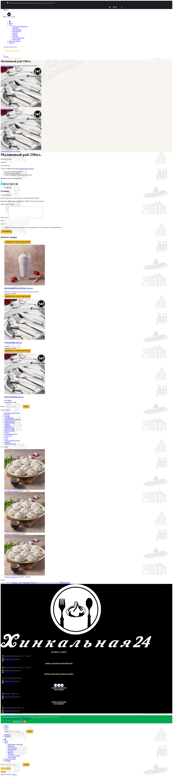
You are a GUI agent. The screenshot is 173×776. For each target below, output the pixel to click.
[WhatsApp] (14, 184)
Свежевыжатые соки (10, 434)
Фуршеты (15, 36)
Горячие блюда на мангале (12, 419)
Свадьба (14, 33)
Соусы (6, 437)
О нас (10, 25)
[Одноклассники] (7, 184)
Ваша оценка (5, 204)
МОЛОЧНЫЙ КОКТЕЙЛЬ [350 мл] (18, 288)
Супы (6, 439)
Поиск (26, 406)
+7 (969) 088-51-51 (9, 657)
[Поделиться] (4, 768)
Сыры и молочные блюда (12, 440)
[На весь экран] (7, 768)
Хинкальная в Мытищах (19, 26)
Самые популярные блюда (24, 582)
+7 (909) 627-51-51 (9, 669)
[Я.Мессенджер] (2, 184)
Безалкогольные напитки (14, 65)
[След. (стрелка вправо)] (4, 772)
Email (3, 224)
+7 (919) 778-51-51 (9, 679)
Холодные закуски (10, 444)
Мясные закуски (9, 427)
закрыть (14, 774)
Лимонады (7, 426)
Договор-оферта (26, 718)
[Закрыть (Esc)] (2, 768)
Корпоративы (16, 31)
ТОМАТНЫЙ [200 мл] (13, 343)
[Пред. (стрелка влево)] (2, 772)
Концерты (15, 28)
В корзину (7, 293)
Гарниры (7, 416)
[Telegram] (9, 184)
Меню (11, 23)
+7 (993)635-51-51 (9, 709)
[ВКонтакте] (4, 184)
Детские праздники (18, 38)
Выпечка (7, 414)
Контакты (12, 42)
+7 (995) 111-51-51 (9, 695)
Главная (3, 65)
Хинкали (7, 442)
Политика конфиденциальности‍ (12, 718)
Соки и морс (8, 435)
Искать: (3, 406)
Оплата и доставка (14, 41)
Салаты (6, 432)
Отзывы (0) (7, 187)
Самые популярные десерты (45, 583)
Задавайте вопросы (10, 661)
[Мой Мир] (17, 184)
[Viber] (12, 184)
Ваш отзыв (4, 217)
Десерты (7, 424)
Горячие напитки (9, 422)
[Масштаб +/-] (9, 768)
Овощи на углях (9, 429)
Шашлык (65, 582)
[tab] (88, 187)
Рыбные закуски (9, 431)
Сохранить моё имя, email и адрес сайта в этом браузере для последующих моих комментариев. (32, 227)
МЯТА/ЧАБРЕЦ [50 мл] (13, 397)
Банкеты (15, 34)
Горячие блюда (8, 418)
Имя (2, 220)
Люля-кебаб (3, 582)
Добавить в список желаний (17, 242)
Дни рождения (16, 29)
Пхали (8, 583)
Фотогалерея (16, 39)
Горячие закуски (9, 421)
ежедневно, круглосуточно (10, 47)
